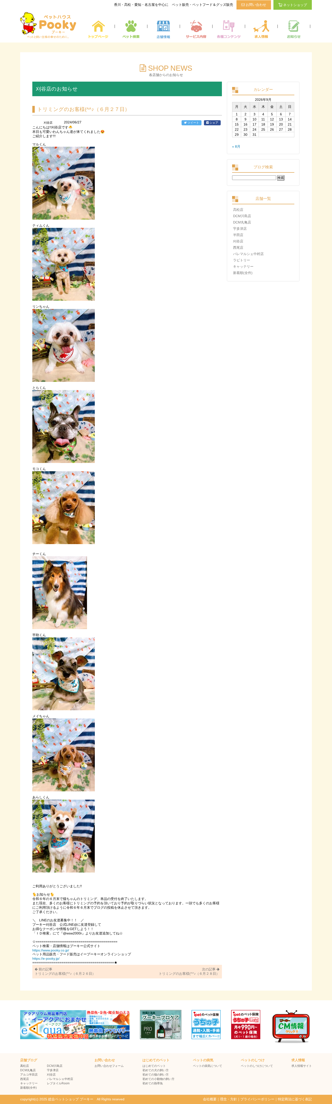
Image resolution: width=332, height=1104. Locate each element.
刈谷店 (238, 241)
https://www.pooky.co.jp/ (50, 950)
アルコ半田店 (29, 1074)
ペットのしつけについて (257, 1066)
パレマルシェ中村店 (248, 254)
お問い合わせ (255, 5)
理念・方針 (228, 1099)
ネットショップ (295, 5)
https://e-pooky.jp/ (46, 958)
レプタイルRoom (58, 1083)
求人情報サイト (301, 1066)
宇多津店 (240, 229)
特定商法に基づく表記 (295, 1099)
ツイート (193, 122)
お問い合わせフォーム (109, 1066)
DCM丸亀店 (242, 222)
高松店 (238, 210)
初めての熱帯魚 (152, 1083)
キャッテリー (243, 266)
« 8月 (236, 146)
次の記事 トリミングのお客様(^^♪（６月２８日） (189, 971)
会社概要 (210, 1099)
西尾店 (238, 247)
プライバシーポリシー (257, 1099)
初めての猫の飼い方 (155, 1074)
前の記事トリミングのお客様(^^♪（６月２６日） (65, 971)
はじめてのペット (154, 1066)
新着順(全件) (243, 273)
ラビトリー (241, 260)
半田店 (238, 235)
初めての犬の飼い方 (155, 1070)
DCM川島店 (242, 216)
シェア (213, 122)
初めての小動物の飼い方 (158, 1079)
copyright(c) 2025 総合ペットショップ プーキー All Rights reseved (72, 1099)
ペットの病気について (207, 1066)
